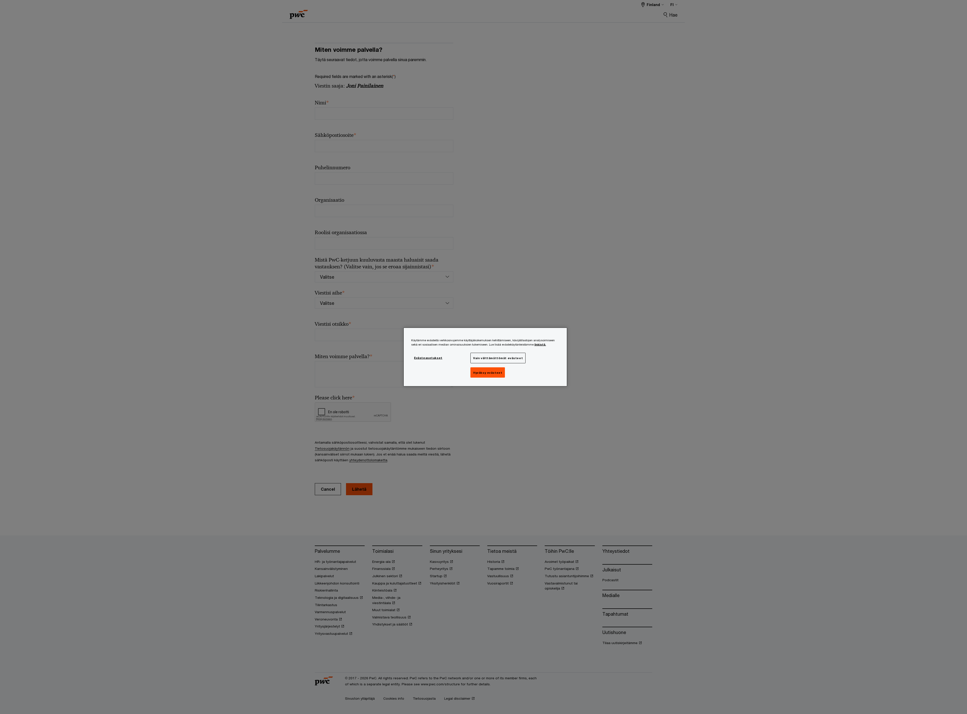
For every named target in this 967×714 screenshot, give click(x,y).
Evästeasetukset (428, 357)
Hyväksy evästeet (487, 372)
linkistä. (540, 344)
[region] (485, 357)
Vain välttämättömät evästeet (498, 357)
